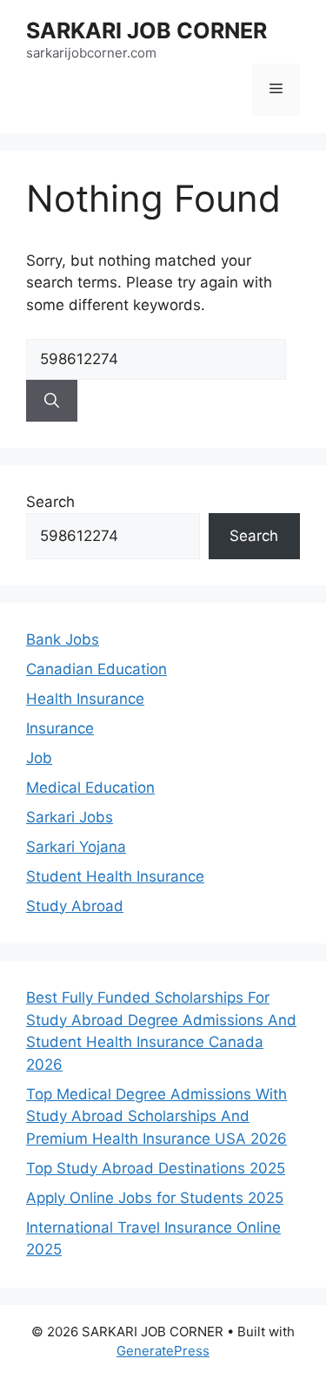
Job (39, 758)
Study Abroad (74, 906)
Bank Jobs (62, 639)
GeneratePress (163, 1350)
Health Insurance (85, 698)
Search (50, 501)
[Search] (51, 401)
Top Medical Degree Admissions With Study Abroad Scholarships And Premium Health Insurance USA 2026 (156, 1116)
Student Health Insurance (115, 876)
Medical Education (90, 787)
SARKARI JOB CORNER (146, 30)
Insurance (60, 728)
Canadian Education (96, 669)
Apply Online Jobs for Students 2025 (154, 1198)
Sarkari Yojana (76, 846)
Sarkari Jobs (69, 817)
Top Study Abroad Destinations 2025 (155, 1168)
